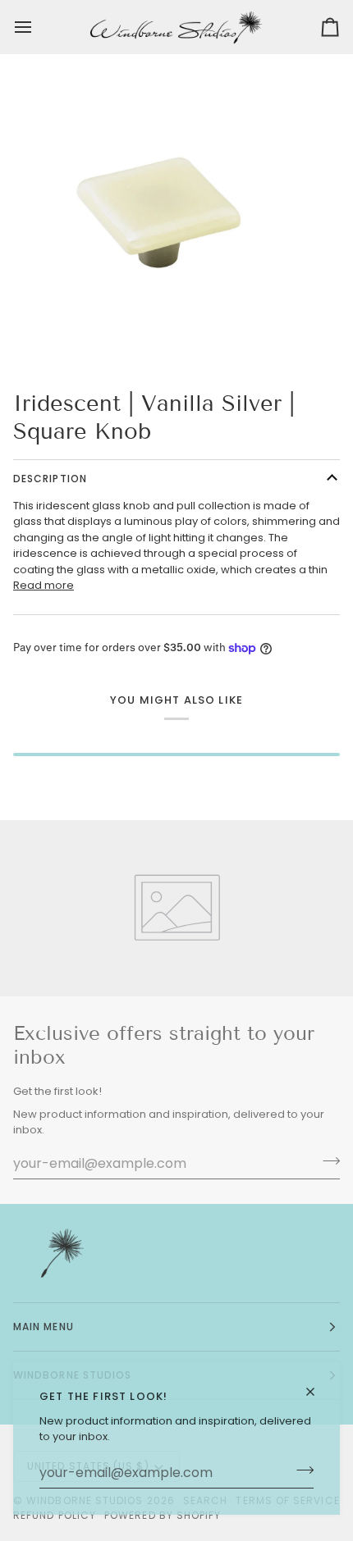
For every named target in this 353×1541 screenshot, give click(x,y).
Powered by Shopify (162, 1515)
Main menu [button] (43, 1327)
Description (50, 479)
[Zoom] (30, 335)
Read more (43, 585)
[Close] (317, 1391)
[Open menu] (37, 27)
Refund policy (54, 1515)
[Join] (300, 1470)
